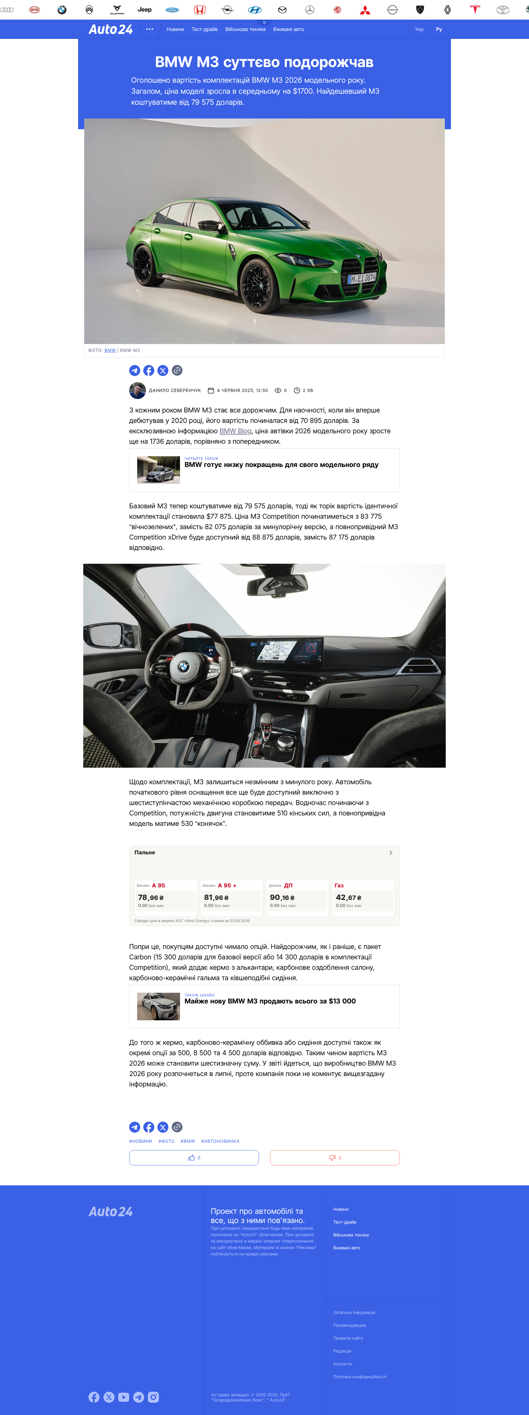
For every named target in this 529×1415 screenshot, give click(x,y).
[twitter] (162, 370)
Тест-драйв (205, 29)
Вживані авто (288, 29)
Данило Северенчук (175, 390)
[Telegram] (138, 1397)
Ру (439, 29)
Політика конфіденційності (360, 1376)
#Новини (140, 1141)
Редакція (342, 1351)
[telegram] (134, 370)
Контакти (342, 1364)
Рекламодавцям (349, 1325)
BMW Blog (235, 431)
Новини (175, 29)
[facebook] (148, 370)
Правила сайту (348, 1338)
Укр (419, 29)
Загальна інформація (354, 1312)
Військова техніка (245, 29)
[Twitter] (108, 1397)
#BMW (188, 1141)
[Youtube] (123, 1397)
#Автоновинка (220, 1141)
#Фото (167, 1141)
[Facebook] (93, 1397)
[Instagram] (153, 1397)
